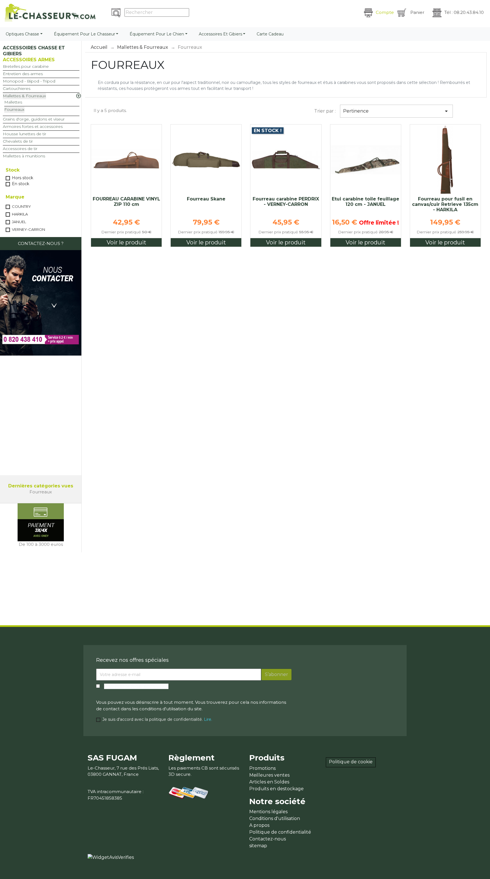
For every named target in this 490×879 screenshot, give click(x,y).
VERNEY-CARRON (28, 229)
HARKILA (20, 214)
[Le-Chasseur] (50, 12)
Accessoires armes (29, 59)
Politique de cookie (351, 761)
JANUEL (19, 221)
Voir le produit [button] (126, 242)
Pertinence (396, 111)
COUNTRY (21, 206)
